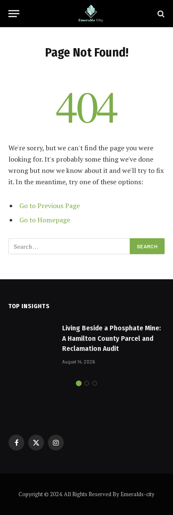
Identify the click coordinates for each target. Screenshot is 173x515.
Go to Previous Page (49, 205)
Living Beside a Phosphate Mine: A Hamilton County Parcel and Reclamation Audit (111, 338)
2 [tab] (87, 383)
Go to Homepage (44, 219)
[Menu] (13, 13)
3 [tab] (95, 383)
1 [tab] (79, 383)
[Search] (160, 13)
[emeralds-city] (90, 13)
